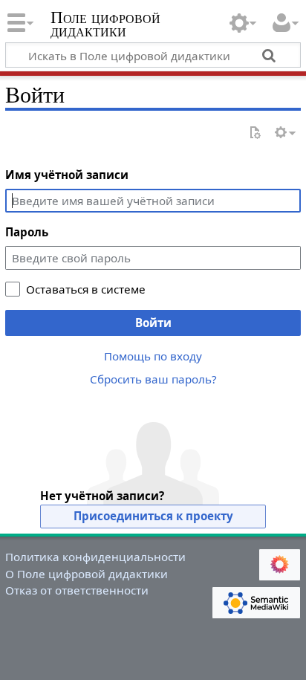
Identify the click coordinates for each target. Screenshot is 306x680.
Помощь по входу (153, 356)
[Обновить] (254, 133)
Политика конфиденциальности (95, 556)
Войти (153, 322)
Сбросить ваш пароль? (153, 379)
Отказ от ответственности (77, 590)
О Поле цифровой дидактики (86, 573)
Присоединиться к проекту (153, 515)
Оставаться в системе (86, 289)
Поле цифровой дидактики (105, 25)
